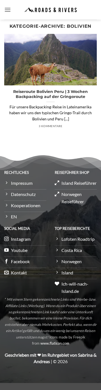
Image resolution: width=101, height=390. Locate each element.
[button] (7, 10)
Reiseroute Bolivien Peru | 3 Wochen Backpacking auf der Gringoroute (50, 94)
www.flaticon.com (54, 343)
